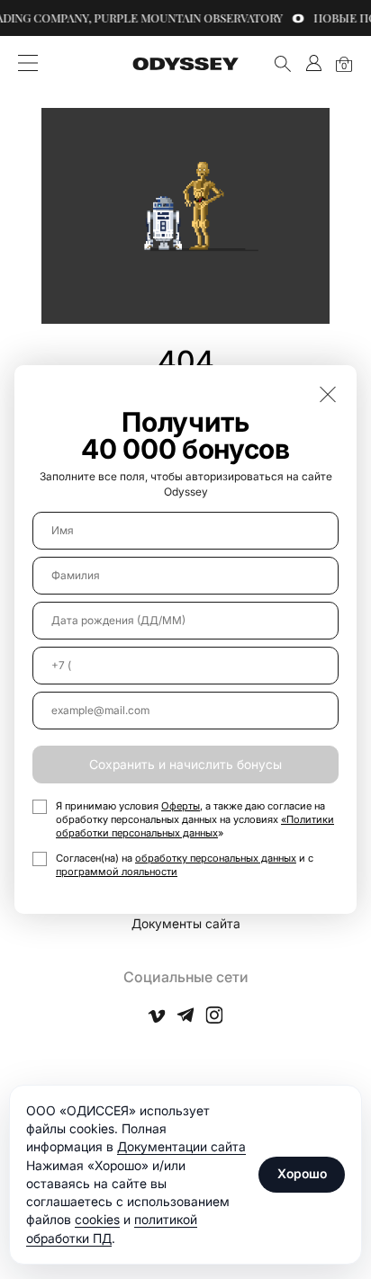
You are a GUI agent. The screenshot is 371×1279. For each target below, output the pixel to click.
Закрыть (328, 394)
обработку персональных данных (215, 858)
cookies (97, 1219)
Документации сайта (181, 1146)
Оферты (180, 806)
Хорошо (302, 1173)
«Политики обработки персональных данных (195, 826)
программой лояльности (116, 871)
